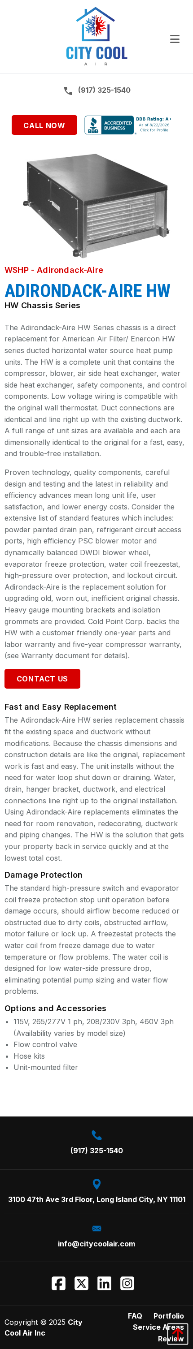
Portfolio (169, 1315)
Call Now (44, 125)
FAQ (135, 1315)
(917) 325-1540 (104, 90)
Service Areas (158, 1327)
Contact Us (42, 678)
